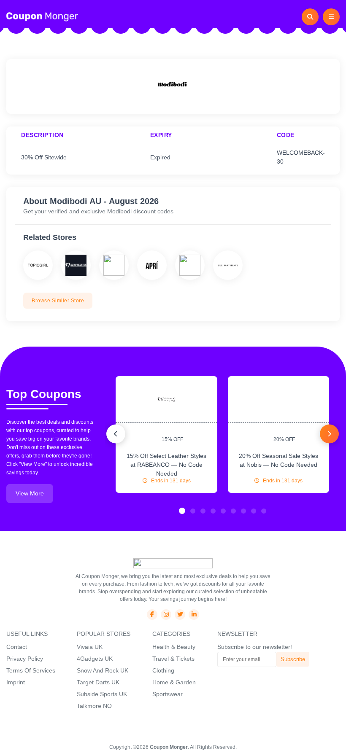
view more (30, 493)
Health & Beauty (173, 646)
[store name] (38, 265)
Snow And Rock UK (102, 670)
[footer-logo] (173, 563)
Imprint (15, 682)
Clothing (163, 670)
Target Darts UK (98, 682)
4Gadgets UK (95, 658)
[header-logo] (42, 16)
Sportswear (167, 694)
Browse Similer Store (58, 301)
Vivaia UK (90, 646)
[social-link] (152, 614)
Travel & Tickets (173, 658)
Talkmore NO (94, 705)
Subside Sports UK (102, 694)
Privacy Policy (24, 658)
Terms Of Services (30, 670)
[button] (182, 511)
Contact (16, 646)
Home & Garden (174, 682)
